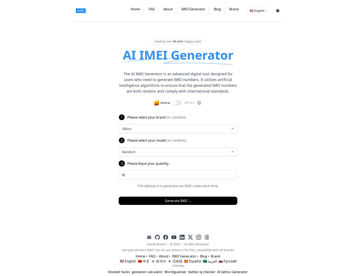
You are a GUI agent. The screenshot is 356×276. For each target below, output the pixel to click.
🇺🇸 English (128, 261)
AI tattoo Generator (232, 272)
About (168, 9)
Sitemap (178, 266)
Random (128, 152)
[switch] (177, 102)
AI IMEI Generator (196, 244)
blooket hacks (119, 272)
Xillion (126, 129)
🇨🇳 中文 (143, 261)
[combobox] (258, 11)
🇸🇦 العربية (210, 261)
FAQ (152, 9)
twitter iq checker (201, 272)
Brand (234, 9)
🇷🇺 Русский (227, 261)
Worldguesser (175, 272)
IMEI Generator (193, 9)
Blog (217, 9)
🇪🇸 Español (192, 261)
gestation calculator (147, 272)
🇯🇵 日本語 (174, 261)
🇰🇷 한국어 (158, 261)
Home (135, 9)
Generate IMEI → (178, 200)
